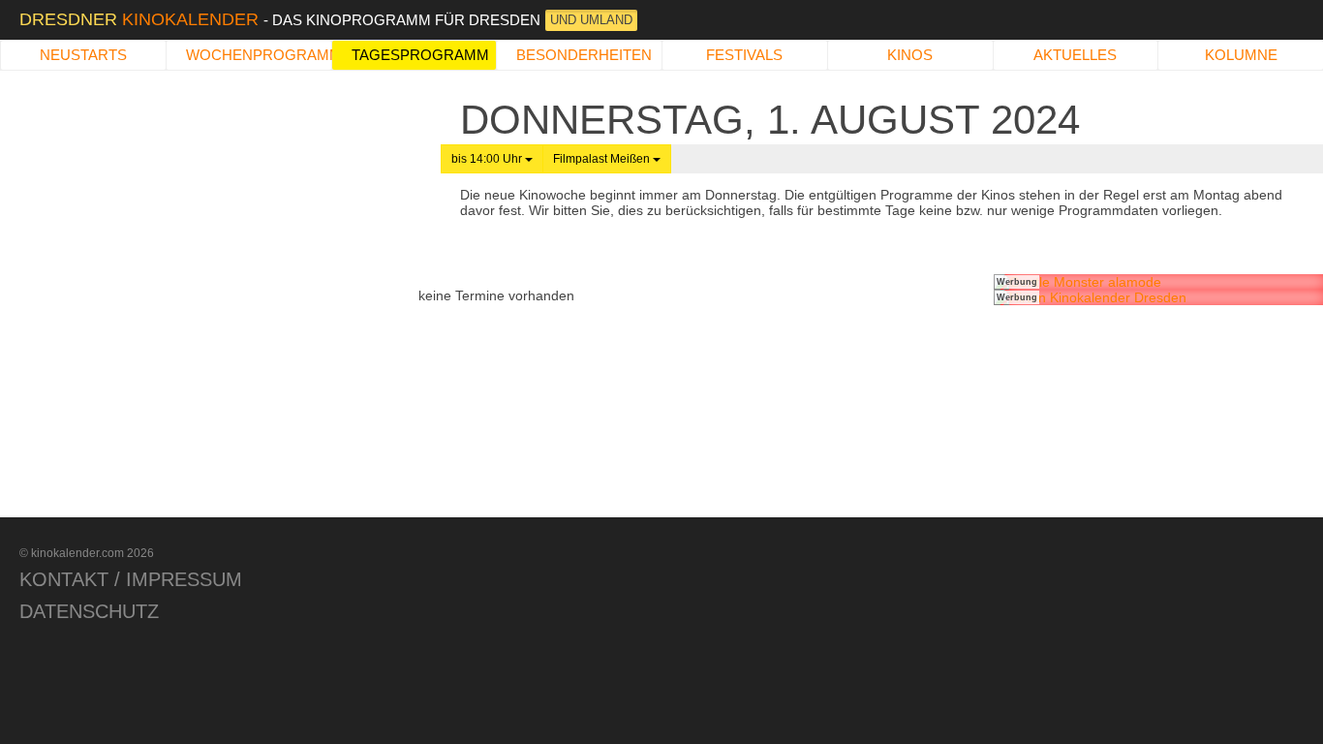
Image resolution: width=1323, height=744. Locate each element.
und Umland (591, 20)
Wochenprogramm (258, 54)
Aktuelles (1075, 54)
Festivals (744, 54)
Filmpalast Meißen (603, 159)
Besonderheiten (584, 54)
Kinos (910, 54)
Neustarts (83, 54)
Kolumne (1241, 54)
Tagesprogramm (420, 54)
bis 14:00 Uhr (488, 159)
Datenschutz (89, 611)
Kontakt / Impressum (130, 579)
